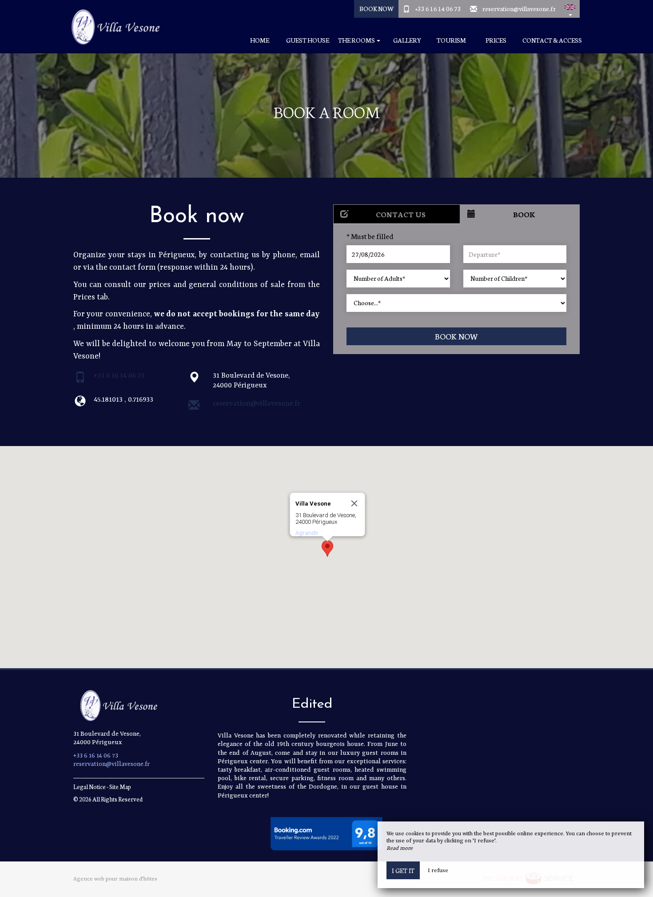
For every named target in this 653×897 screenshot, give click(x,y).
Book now (456, 336)
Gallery (407, 40)
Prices (496, 40)
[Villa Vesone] (111, 26)
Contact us (401, 214)
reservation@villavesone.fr (519, 8)
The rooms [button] (357, 40)
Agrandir (307, 533)
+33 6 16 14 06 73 (438, 8)
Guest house (307, 40)
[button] (570, 8)
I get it (403, 870)
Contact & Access (552, 40)
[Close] (354, 503)
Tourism (451, 40)
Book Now (376, 8)
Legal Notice (89, 786)
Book (524, 214)
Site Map (120, 786)
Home (259, 40)
